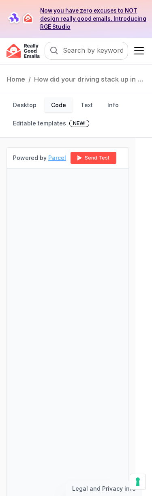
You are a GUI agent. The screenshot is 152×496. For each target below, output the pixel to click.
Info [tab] (113, 104)
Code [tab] (58, 104)
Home (15, 79)
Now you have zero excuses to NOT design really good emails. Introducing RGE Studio (93, 18)
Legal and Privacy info (104, 488)
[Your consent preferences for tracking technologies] (138, 482)
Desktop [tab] (24, 104)
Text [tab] (87, 104)
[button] (137, 50)
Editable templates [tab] (49, 123)
